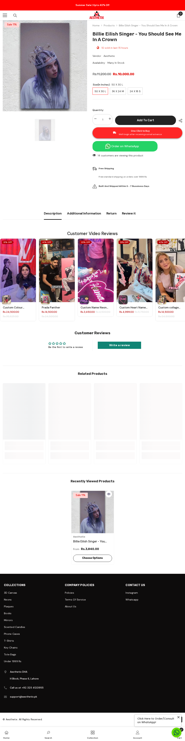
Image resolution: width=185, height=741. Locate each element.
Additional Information (84, 210)
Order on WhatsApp (125, 142)
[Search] (15, 12)
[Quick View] (109, 490)
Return (111, 210)
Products (109, 21)
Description (53, 210)
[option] (92, 5)
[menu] (5, 12)
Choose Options (92, 554)
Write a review (119, 341)
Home (96, 21)
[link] (24, 444)
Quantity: (98, 106)
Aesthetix (109, 52)
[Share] (179, 117)
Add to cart (145, 116)
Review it (129, 210)
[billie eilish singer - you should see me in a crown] (92, 508)
